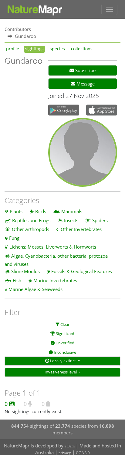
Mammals (71, 211)
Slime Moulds (25, 271)
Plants (16, 211)
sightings (34, 49)
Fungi (15, 238)
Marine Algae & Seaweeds (35, 289)
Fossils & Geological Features (81, 271)
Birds (40, 211)
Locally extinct (63, 360)
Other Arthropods (30, 229)
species (57, 49)
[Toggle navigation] (109, 9)
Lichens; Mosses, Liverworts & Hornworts (52, 247)
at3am (70, 446)
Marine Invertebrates (55, 280)
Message (85, 84)
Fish (17, 280)
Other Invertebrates (81, 229)
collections (82, 49)
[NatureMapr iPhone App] (101, 111)
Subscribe (85, 70)
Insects (71, 220)
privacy (65, 452)
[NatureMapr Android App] (63, 111)
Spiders (100, 220)
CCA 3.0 (83, 452)
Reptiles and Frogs (31, 220)
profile (12, 49)
